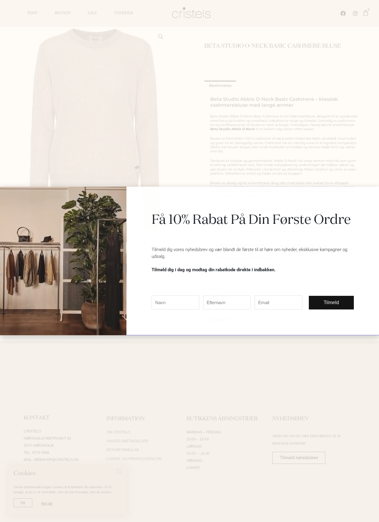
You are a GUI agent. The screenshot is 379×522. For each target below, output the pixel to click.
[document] (189, 261)
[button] (371, 195)
